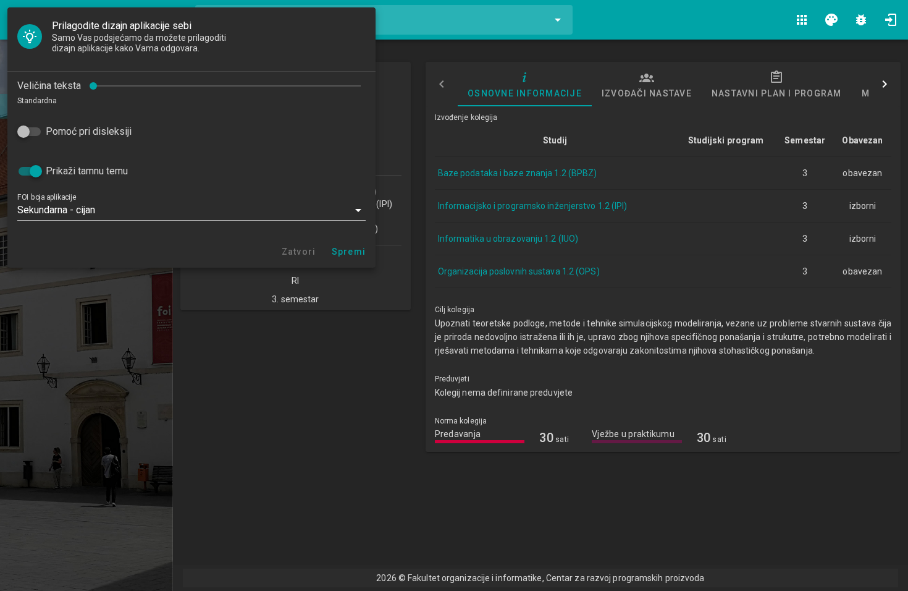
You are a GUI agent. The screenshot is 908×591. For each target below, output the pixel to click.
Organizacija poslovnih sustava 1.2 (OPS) (519, 271)
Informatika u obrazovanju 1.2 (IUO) (508, 239)
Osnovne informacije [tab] (525, 93)
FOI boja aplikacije (46, 197)
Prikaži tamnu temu (87, 171)
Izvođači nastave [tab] (646, 93)
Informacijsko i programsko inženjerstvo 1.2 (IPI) (533, 206)
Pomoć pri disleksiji (89, 131)
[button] (191, 210)
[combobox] (384, 20)
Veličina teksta (49, 85)
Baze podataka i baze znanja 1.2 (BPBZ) (517, 173)
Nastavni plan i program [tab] (776, 93)
